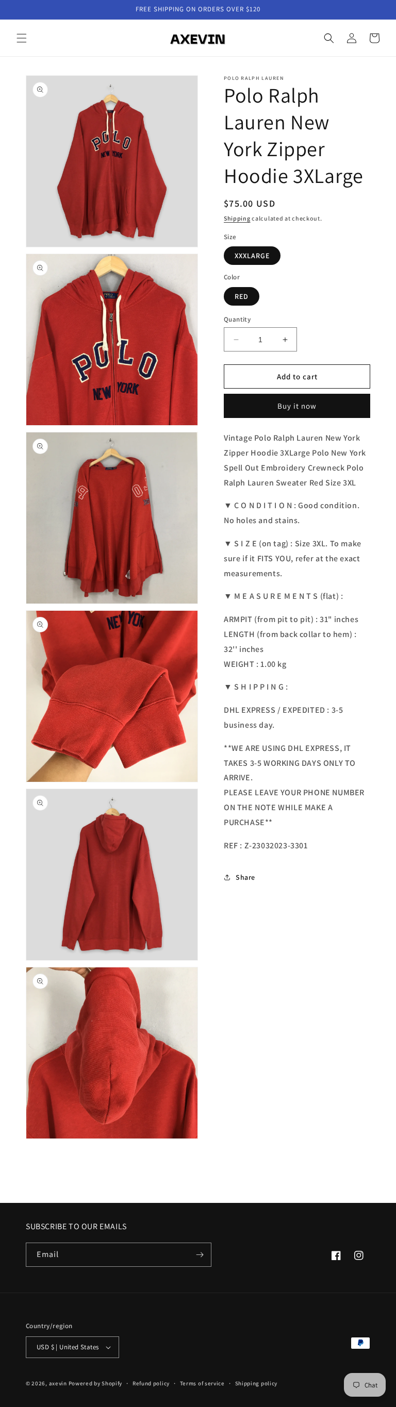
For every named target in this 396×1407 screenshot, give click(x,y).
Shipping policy (256, 1383)
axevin (58, 1383)
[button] (21, 38)
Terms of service (202, 1383)
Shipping (237, 218)
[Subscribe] (199, 1255)
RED (242, 296)
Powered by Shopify (96, 1383)
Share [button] (245, 877)
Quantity (237, 319)
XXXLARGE (252, 255)
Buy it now (297, 406)
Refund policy (151, 1383)
